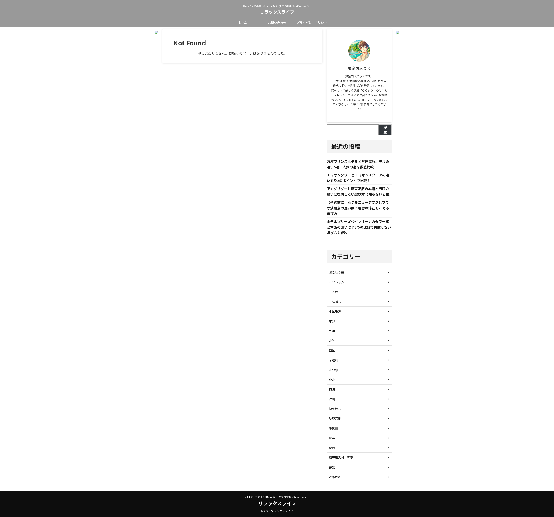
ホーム (242, 22)
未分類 (333, 370)
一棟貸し (335, 301)
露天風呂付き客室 (341, 457)
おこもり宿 (336, 272)
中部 (332, 321)
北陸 (332, 340)
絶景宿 (333, 428)
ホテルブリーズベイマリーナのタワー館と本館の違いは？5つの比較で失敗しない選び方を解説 (359, 227)
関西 (332, 448)
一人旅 (333, 292)
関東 (332, 438)
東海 (332, 389)
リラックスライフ (277, 12)
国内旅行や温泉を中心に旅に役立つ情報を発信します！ (277, 497)
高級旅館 (335, 477)
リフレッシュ (338, 282)
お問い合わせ (277, 22)
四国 (332, 350)
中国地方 (335, 311)
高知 (332, 467)
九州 (332, 331)
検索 (385, 130)
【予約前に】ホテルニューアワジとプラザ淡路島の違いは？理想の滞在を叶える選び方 (358, 208)
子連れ (333, 360)
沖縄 (332, 399)
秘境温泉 (335, 418)
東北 (332, 379)
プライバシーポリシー (311, 22)
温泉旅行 (335, 409)
